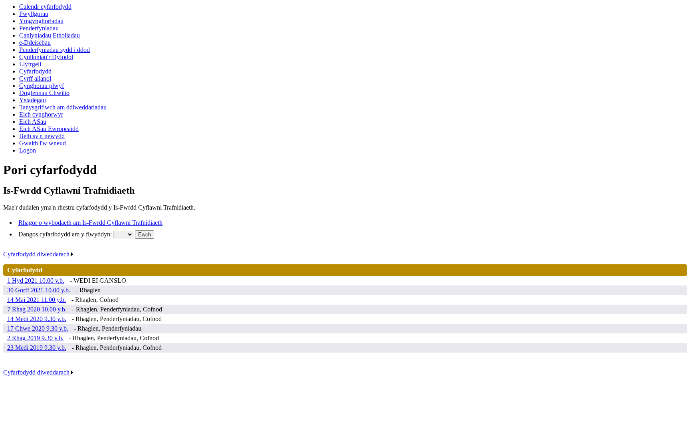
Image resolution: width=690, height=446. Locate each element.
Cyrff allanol (35, 78)
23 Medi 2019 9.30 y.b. (36, 347)
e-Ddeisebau (35, 42)
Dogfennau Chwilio (44, 92)
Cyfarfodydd (35, 71)
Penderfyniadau (39, 28)
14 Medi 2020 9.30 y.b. (36, 318)
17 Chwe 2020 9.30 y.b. (37, 328)
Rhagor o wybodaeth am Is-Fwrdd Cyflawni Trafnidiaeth (90, 222)
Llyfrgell (30, 64)
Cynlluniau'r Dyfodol (46, 57)
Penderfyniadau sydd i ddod (54, 49)
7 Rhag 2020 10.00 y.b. (37, 309)
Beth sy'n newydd (42, 136)
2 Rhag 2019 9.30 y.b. (35, 338)
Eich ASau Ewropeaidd (49, 128)
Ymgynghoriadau (41, 21)
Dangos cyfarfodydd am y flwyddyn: (65, 234)
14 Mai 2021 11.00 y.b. (36, 299)
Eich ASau (32, 121)
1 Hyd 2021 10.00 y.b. (35, 280)
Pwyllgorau (33, 13)
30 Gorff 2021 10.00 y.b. (38, 290)
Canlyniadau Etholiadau (49, 35)
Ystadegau (32, 100)
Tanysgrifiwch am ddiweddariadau (63, 107)
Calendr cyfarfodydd (45, 6)
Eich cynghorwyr (41, 114)
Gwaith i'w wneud (42, 143)
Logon (27, 150)
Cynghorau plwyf (41, 85)
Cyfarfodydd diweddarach (36, 254)
